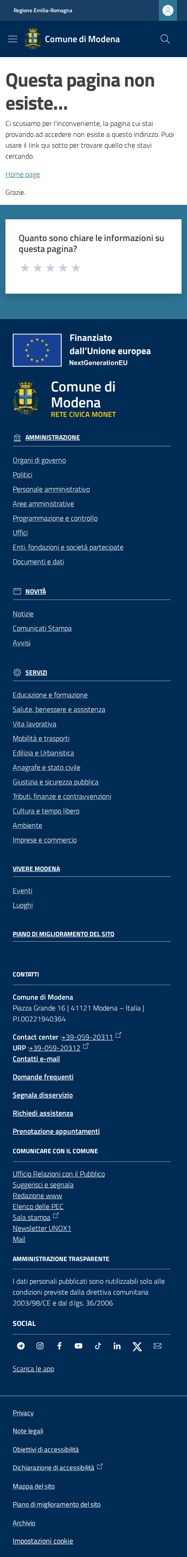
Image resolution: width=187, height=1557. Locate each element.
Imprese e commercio (45, 839)
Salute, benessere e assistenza (59, 709)
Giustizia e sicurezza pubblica (55, 781)
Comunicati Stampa (42, 628)
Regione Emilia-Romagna (43, 10)
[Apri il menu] (12, 39)
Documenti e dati (38, 561)
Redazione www (37, 1195)
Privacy (23, 1412)
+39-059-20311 (87, 1036)
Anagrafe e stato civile (46, 767)
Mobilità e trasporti (41, 738)
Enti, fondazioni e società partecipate (68, 547)
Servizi (36, 672)
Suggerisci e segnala (43, 1184)
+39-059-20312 (54, 1047)
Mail (19, 1238)
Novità (35, 591)
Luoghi (23, 904)
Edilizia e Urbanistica (43, 752)
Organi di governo (39, 460)
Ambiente (27, 825)
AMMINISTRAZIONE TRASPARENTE (61, 1258)
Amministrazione (52, 437)
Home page (22, 174)
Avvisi (21, 642)
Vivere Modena (36, 868)
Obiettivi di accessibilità (46, 1449)
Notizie (23, 613)
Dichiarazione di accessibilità (53, 1468)
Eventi (22, 890)
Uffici (20, 532)
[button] (165, 39)
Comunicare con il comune (55, 1151)
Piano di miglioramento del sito (63, 934)
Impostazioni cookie (43, 1540)
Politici (22, 474)
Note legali (28, 1431)
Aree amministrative (43, 503)
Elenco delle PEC (38, 1206)
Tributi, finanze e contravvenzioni (62, 796)
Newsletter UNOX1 (42, 1228)
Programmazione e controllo (55, 518)
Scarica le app (33, 1368)
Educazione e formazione (50, 694)
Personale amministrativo (51, 489)
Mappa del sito (34, 1486)
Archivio (24, 1523)
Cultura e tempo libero (46, 810)
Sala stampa (31, 1217)
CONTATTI (26, 974)
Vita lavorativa (34, 723)
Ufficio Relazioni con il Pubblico (59, 1173)
